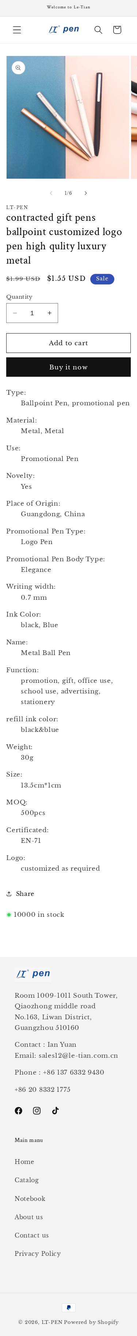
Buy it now (68, 367)
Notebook (30, 1198)
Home (24, 1161)
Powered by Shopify (91, 1322)
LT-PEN (52, 1322)
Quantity (19, 296)
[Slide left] (51, 193)
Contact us (32, 1235)
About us (29, 1217)
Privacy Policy (38, 1253)
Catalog (27, 1180)
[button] (17, 30)
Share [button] (25, 893)
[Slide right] (86, 193)
